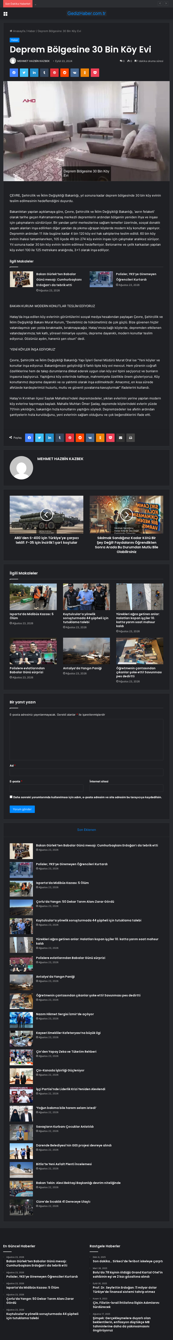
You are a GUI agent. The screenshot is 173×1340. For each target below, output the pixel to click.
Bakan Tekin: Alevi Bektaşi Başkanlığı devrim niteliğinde (78, 1183)
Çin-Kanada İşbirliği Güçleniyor (60, 1070)
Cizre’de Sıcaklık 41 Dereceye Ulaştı (63, 1201)
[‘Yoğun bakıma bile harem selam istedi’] (21, 1114)
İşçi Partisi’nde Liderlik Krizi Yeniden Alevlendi (70, 1089)
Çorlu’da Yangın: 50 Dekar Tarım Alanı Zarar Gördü (75, 902)
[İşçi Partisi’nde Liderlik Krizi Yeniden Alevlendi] (21, 1095)
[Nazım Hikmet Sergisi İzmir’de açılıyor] (21, 1020)
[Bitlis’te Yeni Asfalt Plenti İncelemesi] (21, 1170)
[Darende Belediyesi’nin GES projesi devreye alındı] (21, 1151)
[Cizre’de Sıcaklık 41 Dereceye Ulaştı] (21, 1207)
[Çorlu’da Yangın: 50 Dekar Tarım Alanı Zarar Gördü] (21, 907)
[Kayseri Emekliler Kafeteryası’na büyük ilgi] (21, 1039)
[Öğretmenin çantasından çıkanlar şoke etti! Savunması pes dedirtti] (139, 651)
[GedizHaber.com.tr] (86, 13)
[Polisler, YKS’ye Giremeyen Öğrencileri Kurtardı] (101, 279)
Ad (13, 765)
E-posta (16, 781)
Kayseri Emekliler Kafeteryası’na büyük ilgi (68, 1033)
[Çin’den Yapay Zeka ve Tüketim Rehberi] (21, 1057)
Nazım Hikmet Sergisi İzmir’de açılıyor (65, 1014)
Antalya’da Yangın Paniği (82, 668)
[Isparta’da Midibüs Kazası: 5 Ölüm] (33, 597)
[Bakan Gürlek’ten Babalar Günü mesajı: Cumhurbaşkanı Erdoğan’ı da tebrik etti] (21, 279)
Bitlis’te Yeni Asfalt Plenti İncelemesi (64, 1164)
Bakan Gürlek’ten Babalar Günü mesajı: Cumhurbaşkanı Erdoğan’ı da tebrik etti (59, 279)
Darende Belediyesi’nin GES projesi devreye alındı (74, 1145)
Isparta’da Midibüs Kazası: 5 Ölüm (56, 3)
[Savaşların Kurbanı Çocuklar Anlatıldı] (21, 1132)
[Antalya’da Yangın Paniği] (86, 651)
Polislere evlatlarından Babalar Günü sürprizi (27, 670)
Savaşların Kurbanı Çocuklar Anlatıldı (65, 1126)
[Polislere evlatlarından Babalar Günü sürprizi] (33, 651)
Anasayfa (18, 31)
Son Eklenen (86, 830)
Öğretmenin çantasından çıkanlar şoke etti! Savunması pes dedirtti (139, 672)
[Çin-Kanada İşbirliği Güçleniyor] (21, 1076)
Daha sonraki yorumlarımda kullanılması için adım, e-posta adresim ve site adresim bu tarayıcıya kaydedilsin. (87, 797)
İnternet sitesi (99, 781)
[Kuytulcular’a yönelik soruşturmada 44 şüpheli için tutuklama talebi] (86, 597)
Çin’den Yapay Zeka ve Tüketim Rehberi (66, 1052)
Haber (31, 31)
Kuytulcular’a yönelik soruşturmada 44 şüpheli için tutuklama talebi (85, 618)
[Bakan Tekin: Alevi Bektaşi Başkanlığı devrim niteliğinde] (21, 1189)
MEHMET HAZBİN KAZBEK (33, 61)
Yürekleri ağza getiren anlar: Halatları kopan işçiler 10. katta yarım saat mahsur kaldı (138, 620)
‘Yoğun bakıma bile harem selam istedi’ (66, 1108)
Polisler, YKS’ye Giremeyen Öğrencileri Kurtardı (72, 864)
